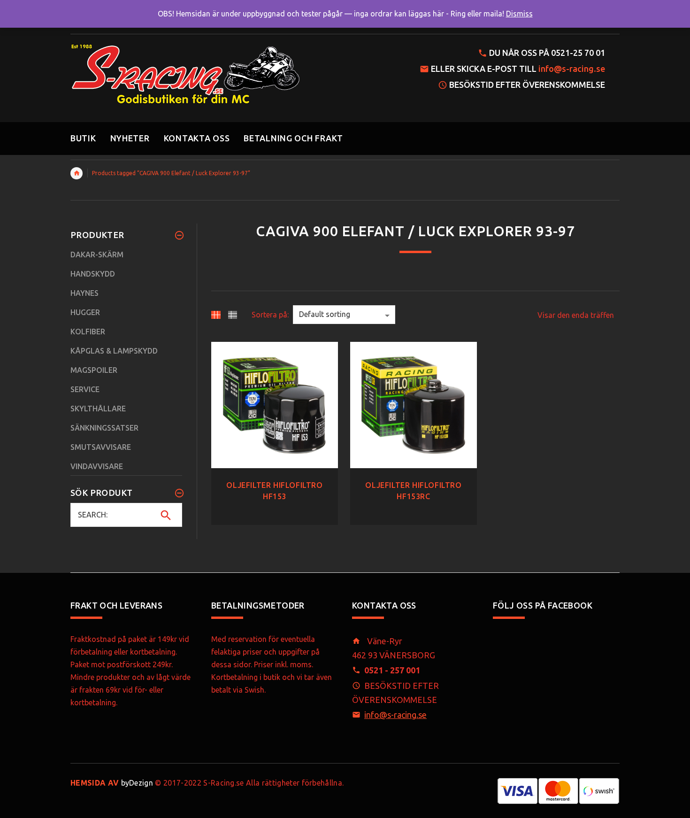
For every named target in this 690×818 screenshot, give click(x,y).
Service (85, 389)
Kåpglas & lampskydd (114, 351)
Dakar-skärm (96, 254)
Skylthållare (98, 408)
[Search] (165, 515)
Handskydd (92, 274)
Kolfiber (87, 331)
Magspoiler (93, 370)
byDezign (111, 783)
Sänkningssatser (104, 428)
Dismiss (519, 13)
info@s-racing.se (571, 68)
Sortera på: (270, 314)
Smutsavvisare (100, 447)
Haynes (84, 293)
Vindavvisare (96, 466)
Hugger (85, 312)
